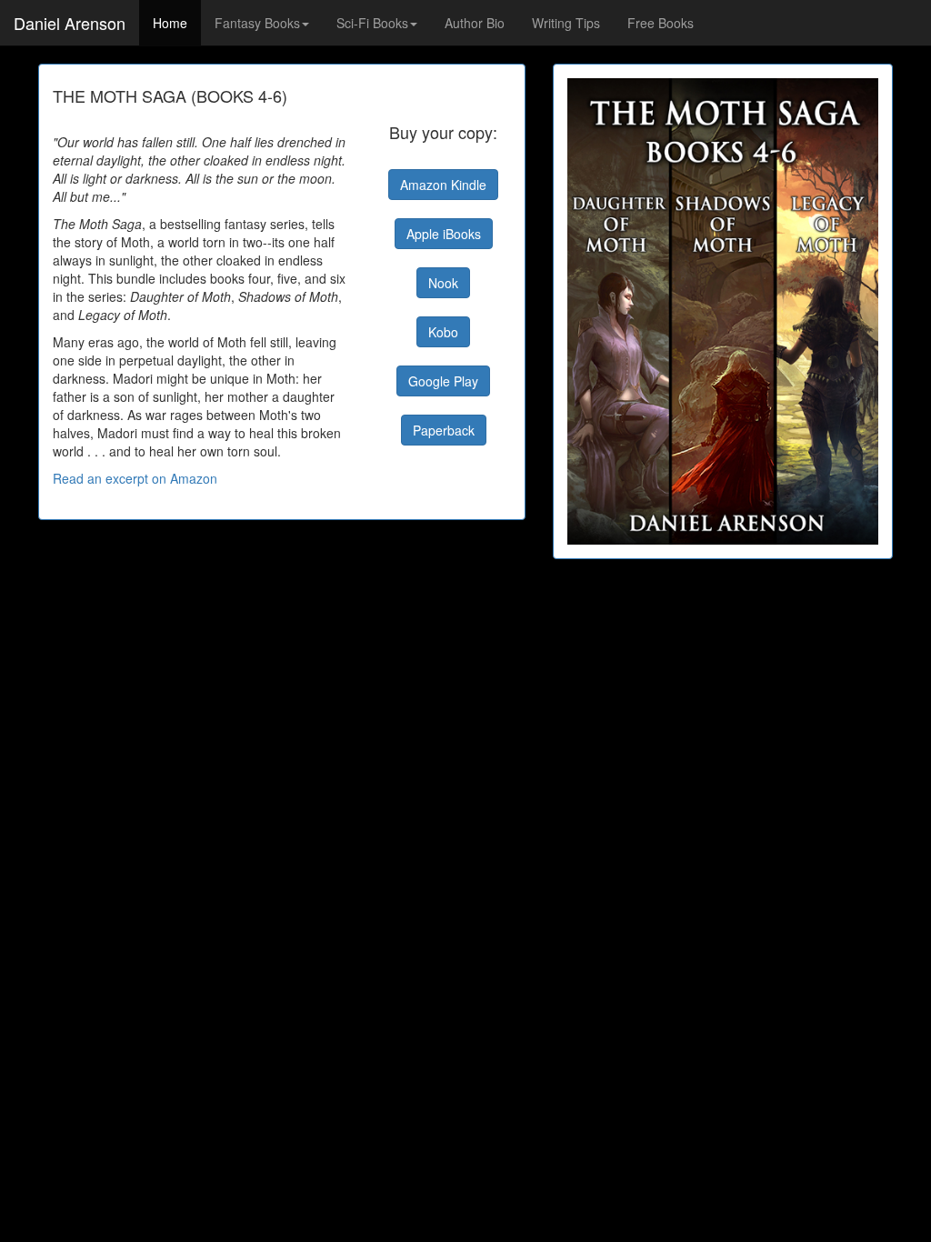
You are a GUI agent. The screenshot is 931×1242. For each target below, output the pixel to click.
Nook (443, 283)
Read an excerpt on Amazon (135, 478)
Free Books (660, 23)
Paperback (444, 430)
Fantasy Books (257, 23)
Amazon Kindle (443, 184)
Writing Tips (566, 23)
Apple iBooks (443, 234)
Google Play (443, 381)
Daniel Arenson (69, 23)
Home (170, 23)
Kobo (443, 332)
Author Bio (475, 23)
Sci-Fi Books (372, 23)
